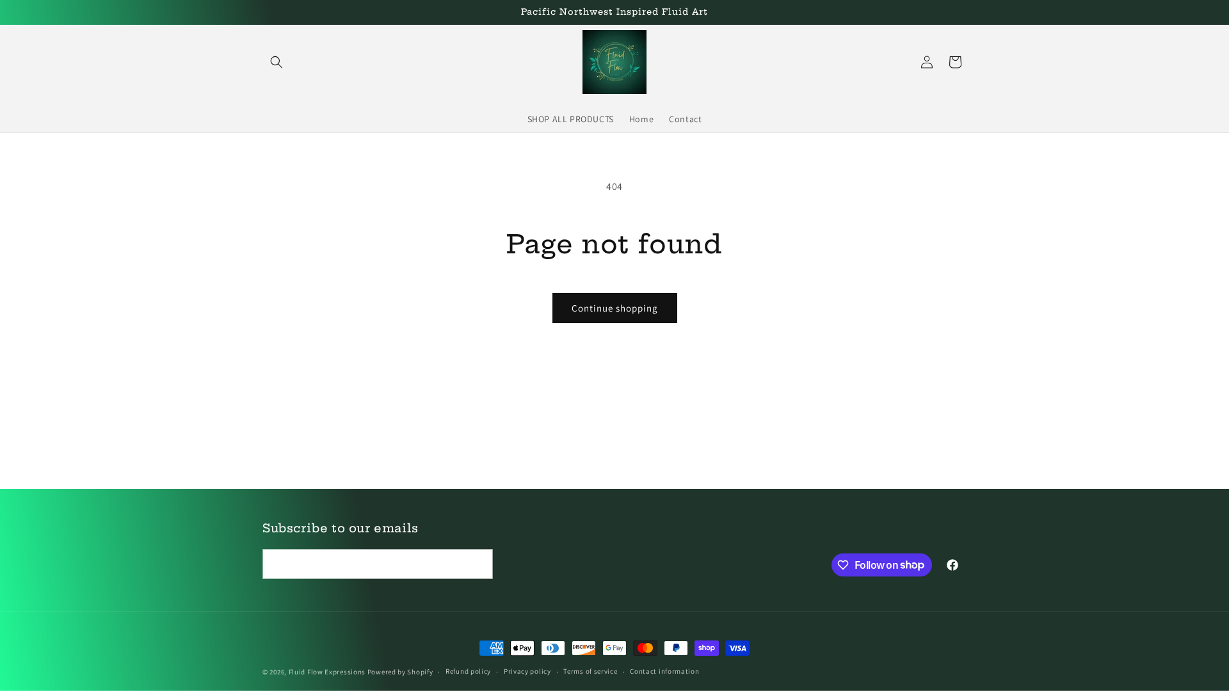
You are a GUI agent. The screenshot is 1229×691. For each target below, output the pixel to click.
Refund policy (468, 671)
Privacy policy (527, 671)
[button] (276, 62)
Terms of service (590, 671)
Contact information (664, 671)
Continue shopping (615, 308)
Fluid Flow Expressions (328, 671)
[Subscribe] (478, 564)
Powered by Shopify (400, 671)
